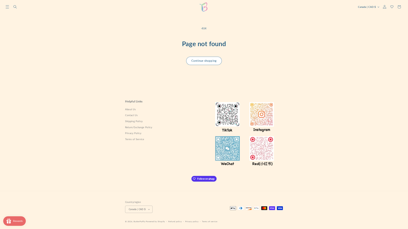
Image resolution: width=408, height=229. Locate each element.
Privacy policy (192, 221)
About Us (130, 109)
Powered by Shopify (155, 221)
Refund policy (175, 221)
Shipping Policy (134, 121)
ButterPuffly (139, 221)
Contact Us (131, 115)
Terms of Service (134, 139)
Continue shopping (204, 60)
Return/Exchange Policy (138, 127)
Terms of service (209, 221)
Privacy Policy (133, 133)
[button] (7, 7)
